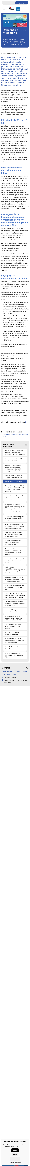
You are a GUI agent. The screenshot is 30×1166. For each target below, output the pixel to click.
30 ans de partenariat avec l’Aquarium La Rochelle (12, 633)
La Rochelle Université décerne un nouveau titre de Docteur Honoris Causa (14, 587)
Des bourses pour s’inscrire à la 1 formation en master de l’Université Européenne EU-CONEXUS (15, 526)
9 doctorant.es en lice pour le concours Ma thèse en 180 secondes (13, 626)
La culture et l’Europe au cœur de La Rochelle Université (14, 611)
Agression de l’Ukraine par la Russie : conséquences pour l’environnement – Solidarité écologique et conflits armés (13, 468)
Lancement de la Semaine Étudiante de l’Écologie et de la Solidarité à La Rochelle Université (14, 618)
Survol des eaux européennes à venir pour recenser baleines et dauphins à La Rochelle (14, 534)
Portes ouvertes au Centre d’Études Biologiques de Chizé (15, 460)
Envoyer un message (10, 677)
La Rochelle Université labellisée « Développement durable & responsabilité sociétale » (14, 498)
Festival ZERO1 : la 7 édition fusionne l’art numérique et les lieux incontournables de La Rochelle (15, 595)
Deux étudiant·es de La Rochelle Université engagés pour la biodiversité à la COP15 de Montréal (15, 452)
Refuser (15, 1154)
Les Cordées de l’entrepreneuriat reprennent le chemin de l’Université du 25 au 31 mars (15, 603)
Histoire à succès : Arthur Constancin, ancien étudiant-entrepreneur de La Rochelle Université (13, 551)
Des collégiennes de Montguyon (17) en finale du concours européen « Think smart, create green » (15, 579)
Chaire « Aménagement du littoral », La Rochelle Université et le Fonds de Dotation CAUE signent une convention (15, 488)
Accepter (15, 1150)
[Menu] (3, 8)
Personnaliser (15, 1159)
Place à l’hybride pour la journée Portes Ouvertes (14, 648)
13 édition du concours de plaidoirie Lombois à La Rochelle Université (14, 655)
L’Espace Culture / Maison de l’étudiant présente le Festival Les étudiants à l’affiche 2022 (14, 640)
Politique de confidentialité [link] (15, 1162)
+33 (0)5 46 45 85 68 (10, 674)
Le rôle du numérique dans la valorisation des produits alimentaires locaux (13, 542)
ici (26, 422)
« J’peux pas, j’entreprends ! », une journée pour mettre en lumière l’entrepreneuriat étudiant (14, 518)
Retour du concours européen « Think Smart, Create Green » (13, 476)
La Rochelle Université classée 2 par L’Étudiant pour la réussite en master (14, 560)
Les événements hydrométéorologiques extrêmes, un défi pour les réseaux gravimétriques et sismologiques (15, 570)
